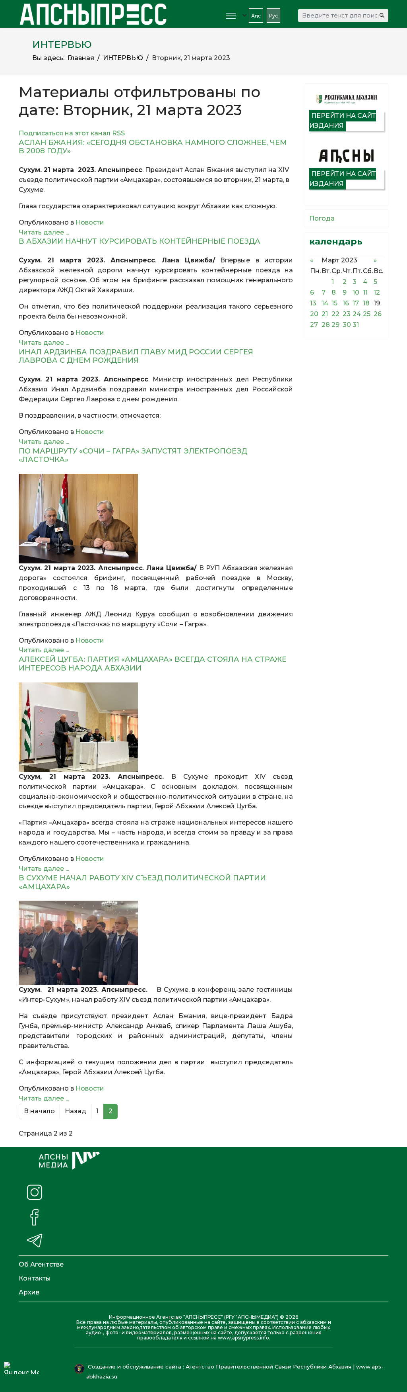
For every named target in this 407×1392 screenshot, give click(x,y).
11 (365, 292)
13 (313, 303)
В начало (39, 1111)
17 (356, 303)
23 (347, 314)
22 (335, 314)
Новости (90, 222)
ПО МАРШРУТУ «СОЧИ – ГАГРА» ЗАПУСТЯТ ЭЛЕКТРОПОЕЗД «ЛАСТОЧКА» (133, 455)
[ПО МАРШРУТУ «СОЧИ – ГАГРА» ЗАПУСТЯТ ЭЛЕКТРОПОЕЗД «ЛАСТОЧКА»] (156, 518)
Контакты (35, 1278)
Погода (322, 218)
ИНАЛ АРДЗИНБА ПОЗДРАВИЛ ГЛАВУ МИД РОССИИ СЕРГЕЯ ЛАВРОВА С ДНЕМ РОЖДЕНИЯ (136, 356)
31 (356, 324)
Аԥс (256, 16)
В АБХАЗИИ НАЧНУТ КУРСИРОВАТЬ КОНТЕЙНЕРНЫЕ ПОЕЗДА (139, 241)
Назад (75, 1111)
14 (325, 303)
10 (356, 292)
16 (346, 303)
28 (326, 324)
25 (366, 314)
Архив (29, 1292)
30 (347, 324)
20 (314, 314)
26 (378, 314)
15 (334, 303)
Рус (273, 16)
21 (325, 314)
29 (335, 324)
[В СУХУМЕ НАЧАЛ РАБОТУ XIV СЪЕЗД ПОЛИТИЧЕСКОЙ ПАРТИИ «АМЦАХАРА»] (156, 943)
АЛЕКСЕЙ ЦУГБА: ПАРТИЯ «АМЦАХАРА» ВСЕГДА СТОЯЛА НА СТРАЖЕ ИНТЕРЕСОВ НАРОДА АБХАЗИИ (153, 664)
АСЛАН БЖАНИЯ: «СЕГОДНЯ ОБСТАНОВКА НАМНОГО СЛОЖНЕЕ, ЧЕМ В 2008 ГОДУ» (153, 147)
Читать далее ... (44, 232)
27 (314, 324)
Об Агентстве (41, 1264)
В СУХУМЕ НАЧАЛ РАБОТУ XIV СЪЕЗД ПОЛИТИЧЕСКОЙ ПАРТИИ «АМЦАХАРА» (142, 882)
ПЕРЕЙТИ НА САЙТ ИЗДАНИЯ (342, 120)
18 (366, 303)
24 (357, 314)
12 (377, 292)
